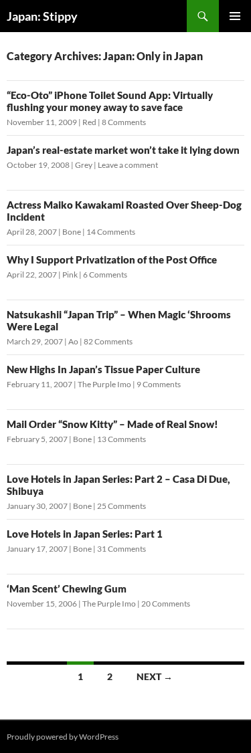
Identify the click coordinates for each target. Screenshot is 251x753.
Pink (70, 275)
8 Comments (124, 122)
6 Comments (105, 275)
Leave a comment (128, 165)
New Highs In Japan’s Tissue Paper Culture (103, 369)
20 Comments (165, 604)
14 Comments (110, 232)
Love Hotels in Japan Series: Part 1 (85, 534)
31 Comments (121, 549)
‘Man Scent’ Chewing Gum (67, 588)
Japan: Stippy (42, 16)
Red (89, 122)
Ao (73, 341)
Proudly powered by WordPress (62, 737)
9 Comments (159, 384)
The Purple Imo (104, 384)
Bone (71, 232)
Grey (83, 165)
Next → (155, 676)
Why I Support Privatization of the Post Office (112, 259)
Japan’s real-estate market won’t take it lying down (123, 150)
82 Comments (108, 341)
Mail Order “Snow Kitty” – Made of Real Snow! (112, 424)
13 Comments (121, 439)
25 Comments (121, 506)
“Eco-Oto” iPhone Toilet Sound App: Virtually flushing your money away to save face (110, 101)
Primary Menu (235, 16)
